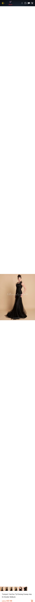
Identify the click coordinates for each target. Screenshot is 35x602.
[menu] (22, 3)
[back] (3, 3)
